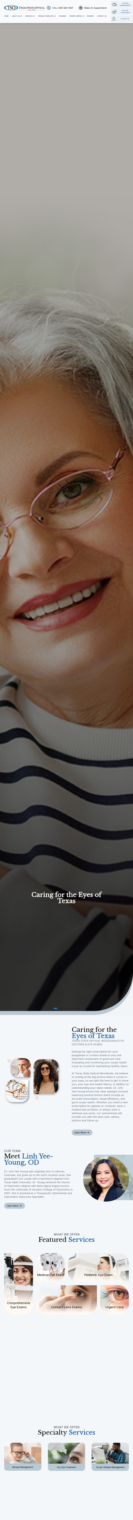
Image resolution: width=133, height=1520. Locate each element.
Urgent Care (114, 1307)
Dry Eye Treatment (125, 12)
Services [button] (29, 16)
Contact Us (102, 16)
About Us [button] (16, 16)
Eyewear (62, 16)
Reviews (90, 16)
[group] (22, 1458)
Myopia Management (23, 1445)
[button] (55, 1008)
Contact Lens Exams (66, 1307)
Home (6, 16)
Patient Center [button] (76, 16)
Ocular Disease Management (110, 1445)
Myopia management (125, 4)
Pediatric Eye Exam (98, 1275)
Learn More (80, 1132)
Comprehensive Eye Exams (18, 1305)
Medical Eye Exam (50, 1275)
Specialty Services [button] (46, 16)
